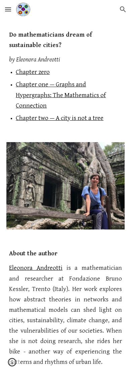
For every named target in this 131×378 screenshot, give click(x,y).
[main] (65, 76)
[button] (8, 9)
